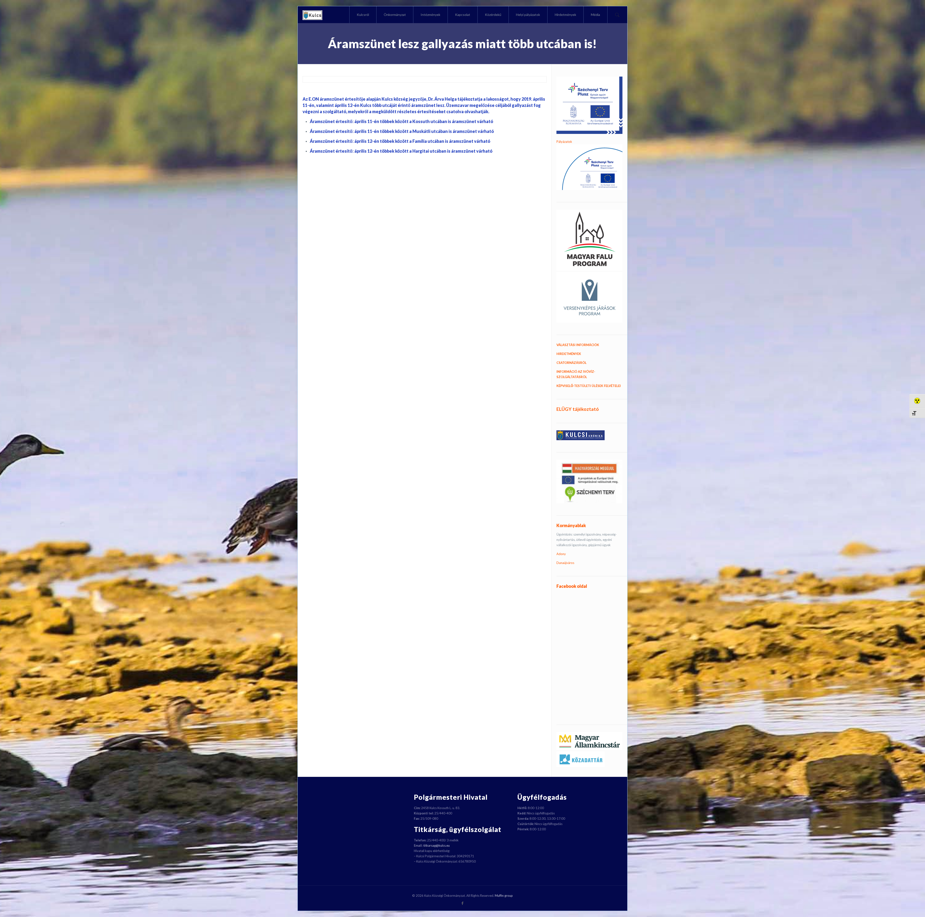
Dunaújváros (565, 563)
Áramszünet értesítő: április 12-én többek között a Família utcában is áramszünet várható (400, 141)
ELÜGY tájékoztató (577, 409)
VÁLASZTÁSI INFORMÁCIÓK (577, 345)
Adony (561, 554)
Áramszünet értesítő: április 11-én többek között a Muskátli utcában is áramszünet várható (402, 131)
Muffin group (504, 895)
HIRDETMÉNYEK (568, 354)
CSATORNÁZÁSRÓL (571, 363)
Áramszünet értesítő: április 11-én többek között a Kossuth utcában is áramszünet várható (401, 121)
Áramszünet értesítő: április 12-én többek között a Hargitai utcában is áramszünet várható (401, 151)
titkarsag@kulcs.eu (436, 845)
